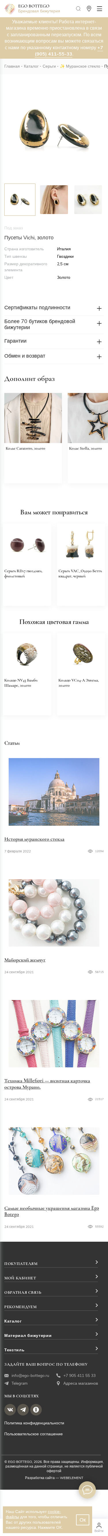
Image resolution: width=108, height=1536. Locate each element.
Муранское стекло (83, 66)
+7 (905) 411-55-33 (69, 51)
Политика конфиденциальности (34, 1423)
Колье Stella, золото (85, 448)
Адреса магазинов (80, 1383)
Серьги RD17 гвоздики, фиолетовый (23, 573)
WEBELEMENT (71, 1478)
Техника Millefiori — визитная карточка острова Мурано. (47, 1083)
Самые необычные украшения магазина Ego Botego (51, 1211)
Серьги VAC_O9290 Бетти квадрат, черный (80, 573)
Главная (12, 66)
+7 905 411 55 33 (79, 1375)
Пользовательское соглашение (33, 1434)
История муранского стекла (34, 839)
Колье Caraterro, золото (25, 448)
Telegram (20, 1383)
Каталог (31, 66)
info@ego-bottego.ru (30, 1375)
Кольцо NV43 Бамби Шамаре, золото (20, 683)
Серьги (49, 66)
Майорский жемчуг (25, 960)
